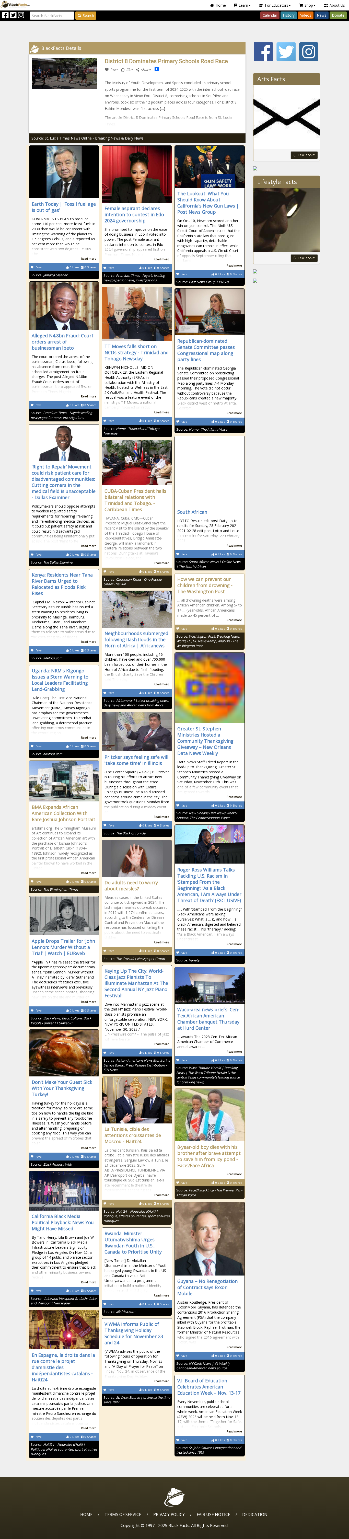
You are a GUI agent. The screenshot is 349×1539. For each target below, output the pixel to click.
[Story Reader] (286, 281)
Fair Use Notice (213, 1514)
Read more (88, 258)
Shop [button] (309, 5)
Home (221, 5)
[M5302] (286, 168)
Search (88, 15)
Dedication (254, 1514)
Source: (49, 275)
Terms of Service (122, 1514)
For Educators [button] (276, 5)
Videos (305, 15)
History (289, 15)
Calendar (270, 15)
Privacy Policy (169, 1514)
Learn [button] (243, 5)
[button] (26, 1533)
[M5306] (286, 271)
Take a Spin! (306, 155)
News (321, 15)
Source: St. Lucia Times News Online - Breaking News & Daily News (87, 138)
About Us (337, 5)
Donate (338, 15)
